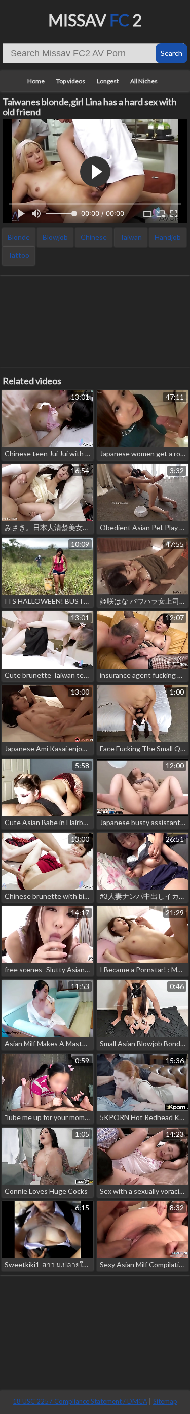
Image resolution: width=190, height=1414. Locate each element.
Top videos (70, 81)
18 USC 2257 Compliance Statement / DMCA (80, 1401)
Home (36, 81)
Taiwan (131, 237)
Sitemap (165, 1401)
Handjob (168, 237)
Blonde (19, 237)
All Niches (144, 81)
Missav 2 (95, 20)
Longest (108, 81)
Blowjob (55, 237)
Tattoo (18, 255)
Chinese (94, 237)
